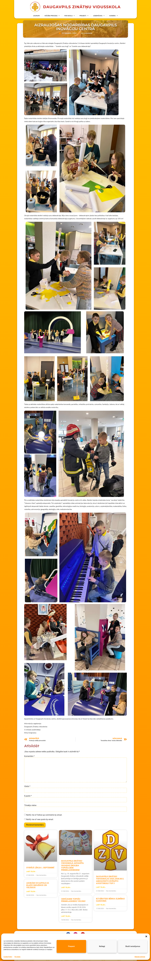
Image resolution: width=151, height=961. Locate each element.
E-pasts (28, 796)
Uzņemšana (97, 16)
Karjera (112, 16)
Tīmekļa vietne (30, 805)
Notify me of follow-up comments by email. (44, 815)
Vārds (27, 786)
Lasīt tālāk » (31, 871)
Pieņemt (71, 946)
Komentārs (29, 756)
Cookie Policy (8, 957)
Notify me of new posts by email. (40, 819)
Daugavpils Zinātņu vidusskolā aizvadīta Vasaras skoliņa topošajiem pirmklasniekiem (72, 865)
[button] (146, 936)
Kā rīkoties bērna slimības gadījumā (110, 899)
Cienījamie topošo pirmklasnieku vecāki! (73, 900)
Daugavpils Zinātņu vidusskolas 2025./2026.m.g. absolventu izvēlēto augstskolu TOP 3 (110, 879)
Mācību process (51, 16)
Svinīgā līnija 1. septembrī (40, 867)
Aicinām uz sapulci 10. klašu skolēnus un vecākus (37, 885)
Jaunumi (36, 16)
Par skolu (17, 957)
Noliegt (102, 946)
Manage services (140, 957)
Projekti (83, 16)
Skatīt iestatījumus (132, 946)
